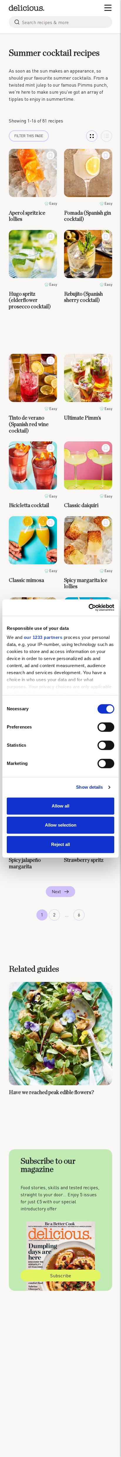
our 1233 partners (43, 637)
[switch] (106, 727)
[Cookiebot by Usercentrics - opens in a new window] (88, 607)
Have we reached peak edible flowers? (51, 1092)
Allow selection (60, 824)
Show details (89, 787)
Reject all (60, 844)
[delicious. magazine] (26, 8)
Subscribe (60, 1275)
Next (56, 891)
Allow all (60, 805)
